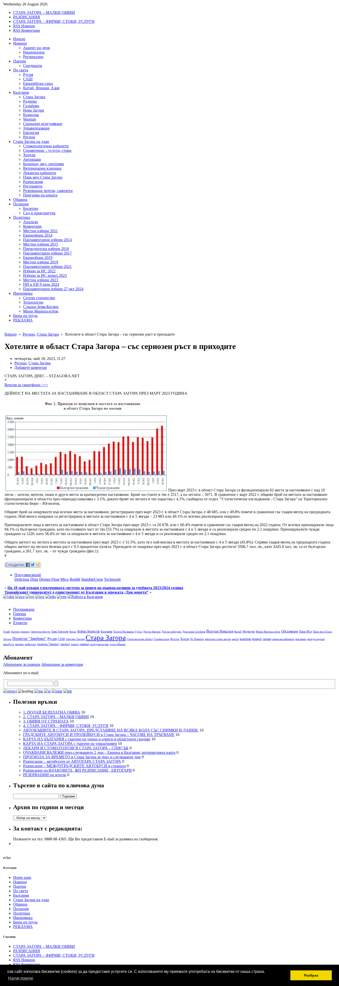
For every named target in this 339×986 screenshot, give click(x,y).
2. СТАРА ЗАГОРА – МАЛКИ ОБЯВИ (56, 717)
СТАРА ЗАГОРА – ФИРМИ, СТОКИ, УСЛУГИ (54, 21)
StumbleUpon (92, 579)
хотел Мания (117, 644)
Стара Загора (34, 97)
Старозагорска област (140, 639)
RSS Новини (24, 26)
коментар (245, 639)
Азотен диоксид (20, 631)
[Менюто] (62, 597)
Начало (19, 39)
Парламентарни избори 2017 (47, 253)
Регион (29, 137)
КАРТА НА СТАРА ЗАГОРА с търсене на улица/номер (70, 743)
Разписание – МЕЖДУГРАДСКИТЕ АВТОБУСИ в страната (74, 766)
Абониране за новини (21, 664)
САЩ (28, 79)
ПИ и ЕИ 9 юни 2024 (41, 284)
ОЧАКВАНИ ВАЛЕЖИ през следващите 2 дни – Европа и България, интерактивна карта (99, 752)
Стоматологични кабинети (46, 146)
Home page (22, 877)
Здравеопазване (36, 128)
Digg (34, 579)
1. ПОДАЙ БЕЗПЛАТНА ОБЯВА (51, 712)
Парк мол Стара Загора (42, 177)
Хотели (29, 155)
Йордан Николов (219, 631)
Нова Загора (33, 110)
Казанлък (31, 115)
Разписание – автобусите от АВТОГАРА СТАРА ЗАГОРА (72, 761)
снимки (84, 644)
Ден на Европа (152, 631)
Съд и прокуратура (39, 213)
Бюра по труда (25, 316)
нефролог (30, 644)
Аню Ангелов (59, 631)
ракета (75, 644)
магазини (300, 639)
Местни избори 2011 (40, 231)
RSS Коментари (26, 30)
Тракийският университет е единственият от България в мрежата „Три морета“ (76, 592)
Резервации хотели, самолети (48, 191)
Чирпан (29, 119)
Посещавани (23, 609)
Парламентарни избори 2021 (47, 266)
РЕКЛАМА (23, 320)
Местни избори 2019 (40, 262)
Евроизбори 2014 (37, 235)
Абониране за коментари (62, 664)
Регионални (33, 57)
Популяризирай (27, 575)
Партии (19, 61)
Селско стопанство (39, 298)
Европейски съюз (38, 83)
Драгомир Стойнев (193, 631)
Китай (237, 631)
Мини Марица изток (268, 631)
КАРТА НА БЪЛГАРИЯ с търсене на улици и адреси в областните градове (86, 739)
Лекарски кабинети (39, 173)
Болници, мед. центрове (43, 164)
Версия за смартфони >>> (26, 385)
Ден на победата (171, 631)
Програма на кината (40, 195)
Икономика (23, 293)
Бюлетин (30, 208)
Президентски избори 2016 (46, 249)
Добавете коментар (30, 367)
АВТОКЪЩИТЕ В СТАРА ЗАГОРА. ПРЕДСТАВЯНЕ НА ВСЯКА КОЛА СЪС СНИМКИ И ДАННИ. (111, 730)
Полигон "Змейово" (29, 638)
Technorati (112, 579)
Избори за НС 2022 (39, 271)
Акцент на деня (36, 48)
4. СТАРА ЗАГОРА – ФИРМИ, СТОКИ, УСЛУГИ (65, 726)
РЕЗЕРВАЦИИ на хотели (44, 775)
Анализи (30, 222)
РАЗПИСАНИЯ (26, 17)
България (21, 92)
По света (20, 70)
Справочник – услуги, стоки (47, 150)
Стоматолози (161, 639)
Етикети (20, 623)
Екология (31, 132)
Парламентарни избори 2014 (47, 240)
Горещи (19, 614)
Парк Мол (305, 631)
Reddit (75, 579)
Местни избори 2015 (40, 244)
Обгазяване (289, 631)
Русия (28, 74)
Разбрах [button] (311, 975)
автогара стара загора (218, 639)
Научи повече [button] (20, 978)
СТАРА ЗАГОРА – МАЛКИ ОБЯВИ (44, 12)
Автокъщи (32, 159)
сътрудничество (99, 644)
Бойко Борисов (88, 631)
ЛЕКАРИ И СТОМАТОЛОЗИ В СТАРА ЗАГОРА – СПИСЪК (76, 748)
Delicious (21, 579)
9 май (6, 631)
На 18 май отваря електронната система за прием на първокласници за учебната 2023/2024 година (95, 588)
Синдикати (32, 66)
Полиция (21, 204)
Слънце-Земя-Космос (41, 307)
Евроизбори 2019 (37, 257)
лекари (267, 639)
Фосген (174, 639)
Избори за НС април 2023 (45, 275)
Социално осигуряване (42, 124)
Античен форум (40, 631)
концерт (257, 639)
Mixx (64, 579)
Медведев (248, 631)
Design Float (49, 579)
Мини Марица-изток (40, 311)
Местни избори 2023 (40, 280)
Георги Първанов (123, 631)
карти (235, 639)
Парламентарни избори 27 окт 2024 (53, 289)
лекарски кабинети (283, 639)
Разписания (33, 182)
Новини (20, 43)
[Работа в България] (85, 597)
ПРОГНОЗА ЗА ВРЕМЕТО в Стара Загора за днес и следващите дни (82, 757)
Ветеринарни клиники (42, 168)
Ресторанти (32, 186)
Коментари (32, 226)
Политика (21, 217)
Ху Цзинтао (197, 639)
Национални (34, 52)
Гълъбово (31, 106)
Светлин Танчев (75, 639)
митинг (19, 644)
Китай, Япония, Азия (41, 88)
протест (65, 644)
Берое (72, 631)
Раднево (30, 101)
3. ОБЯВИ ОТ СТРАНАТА (46, 721)
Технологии (33, 302)
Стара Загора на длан (31, 141)
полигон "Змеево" (48, 644)
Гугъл (138, 631)
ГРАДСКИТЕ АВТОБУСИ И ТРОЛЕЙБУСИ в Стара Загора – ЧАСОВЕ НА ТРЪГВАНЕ (98, 734)
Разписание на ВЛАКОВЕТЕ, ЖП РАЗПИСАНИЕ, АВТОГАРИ (77, 770)
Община (20, 199)
